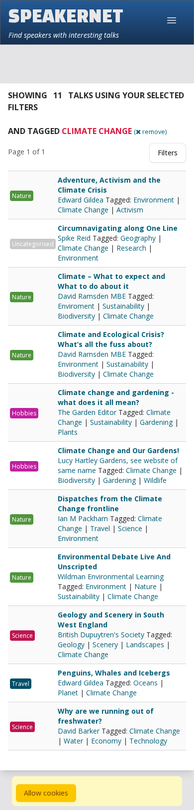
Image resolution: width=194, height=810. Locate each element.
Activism (129, 209)
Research (131, 248)
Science (130, 528)
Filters (168, 152)
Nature (21, 196)
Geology (71, 644)
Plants (68, 432)
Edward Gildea (81, 199)
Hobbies (24, 413)
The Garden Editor (88, 412)
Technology (148, 740)
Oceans (145, 682)
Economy (106, 740)
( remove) (150, 131)
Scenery (105, 644)
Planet (68, 692)
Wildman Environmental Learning (111, 576)
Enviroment (76, 306)
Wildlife (155, 480)
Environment (153, 199)
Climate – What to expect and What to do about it (111, 281)
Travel (100, 528)
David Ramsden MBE (93, 296)
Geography (138, 238)
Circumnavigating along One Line (118, 228)
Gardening (156, 422)
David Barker (79, 731)
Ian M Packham (84, 518)
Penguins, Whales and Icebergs (114, 672)
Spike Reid (75, 238)
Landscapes (145, 644)
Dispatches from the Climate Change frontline (110, 503)
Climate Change (83, 209)
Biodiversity (76, 316)
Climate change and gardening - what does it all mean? (116, 397)
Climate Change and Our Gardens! (118, 450)
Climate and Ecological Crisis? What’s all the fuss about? (111, 339)
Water (73, 740)
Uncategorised (33, 244)
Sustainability (123, 306)
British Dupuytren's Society (102, 634)
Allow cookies (46, 793)
